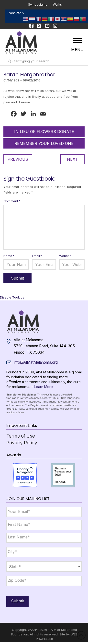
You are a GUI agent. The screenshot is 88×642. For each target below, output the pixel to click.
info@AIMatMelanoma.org (36, 362)
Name (8, 256)
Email (37, 256)
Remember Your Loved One (44, 143)
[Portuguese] (83, 18)
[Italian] (51, 18)
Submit (17, 600)
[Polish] (77, 18)
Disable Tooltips (12, 297)
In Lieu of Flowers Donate (44, 131)
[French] (38, 18)
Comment (11, 201)
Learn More (43, 387)
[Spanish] (70, 18)
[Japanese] (58, 18)
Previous (18, 159)
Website (65, 256)
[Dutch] (32, 18)
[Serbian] (64, 18)
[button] (78, 40)
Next (72, 159)
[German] (45, 18)
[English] (26, 18)
